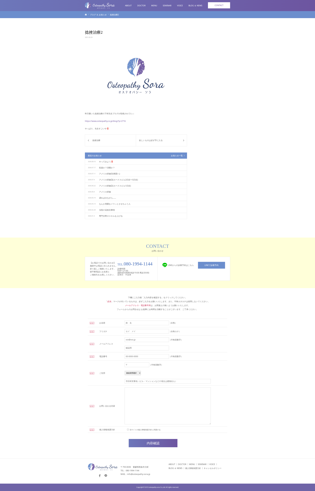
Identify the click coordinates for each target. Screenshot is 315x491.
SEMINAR (167, 5)
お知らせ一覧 (177, 155)
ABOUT (128, 5)
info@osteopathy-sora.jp (138, 474)
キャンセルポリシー (212, 468)
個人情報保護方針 (193, 468)
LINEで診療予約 (212, 265)
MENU (154, 5)
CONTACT (219, 5)
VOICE (180, 5)
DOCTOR (141, 5)
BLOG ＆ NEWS (195, 5)
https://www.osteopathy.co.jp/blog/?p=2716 (105, 121)
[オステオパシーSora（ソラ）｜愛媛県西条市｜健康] (100, 5)
